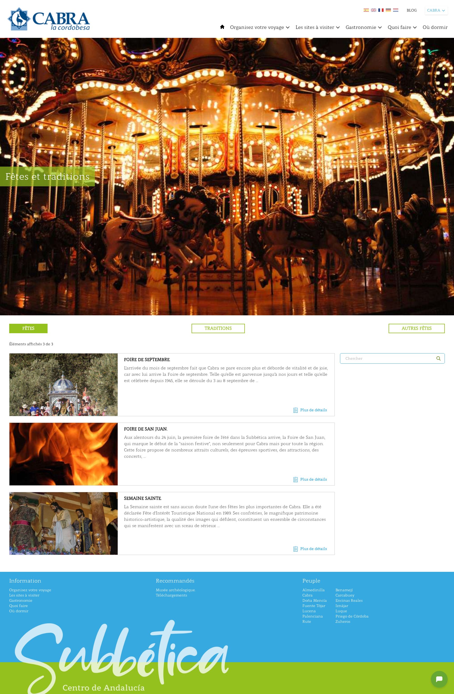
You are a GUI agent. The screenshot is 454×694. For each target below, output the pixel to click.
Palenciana (312, 616)
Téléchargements (171, 595)
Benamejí (344, 590)
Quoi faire (399, 27)
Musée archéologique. (175, 590)
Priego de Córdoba (352, 616)
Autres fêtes (417, 328)
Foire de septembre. (147, 359)
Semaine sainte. (143, 498)
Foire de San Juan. (146, 428)
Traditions (218, 328)
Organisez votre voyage (257, 27)
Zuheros (343, 621)
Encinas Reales (349, 600)
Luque (341, 611)
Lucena (309, 611)
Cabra (307, 595)
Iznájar (342, 606)
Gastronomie (361, 27)
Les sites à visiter (315, 27)
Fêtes (28, 328)
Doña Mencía (314, 600)
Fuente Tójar (313, 606)
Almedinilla (313, 590)
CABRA (433, 10)
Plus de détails (313, 410)
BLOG (412, 10)
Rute (306, 621)
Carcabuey (345, 595)
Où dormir (435, 27)
